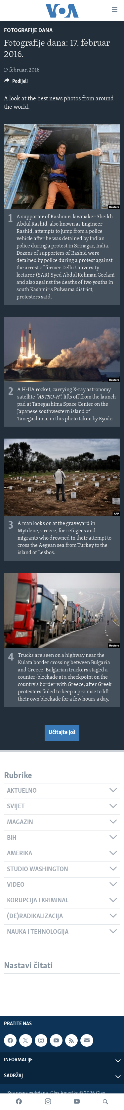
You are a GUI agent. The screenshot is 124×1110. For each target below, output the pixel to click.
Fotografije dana (28, 31)
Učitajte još (62, 733)
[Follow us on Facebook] (10, 1040)
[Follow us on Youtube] (56, 1040)
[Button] (16, 83)
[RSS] (71, 1040)
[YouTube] (76, 1101)
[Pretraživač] (105, 1101)
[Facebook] (19, 1101)
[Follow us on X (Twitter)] (25, 1040)
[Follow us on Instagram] (41, 1040)
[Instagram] (48, 1101)
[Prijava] (86, 1040)
